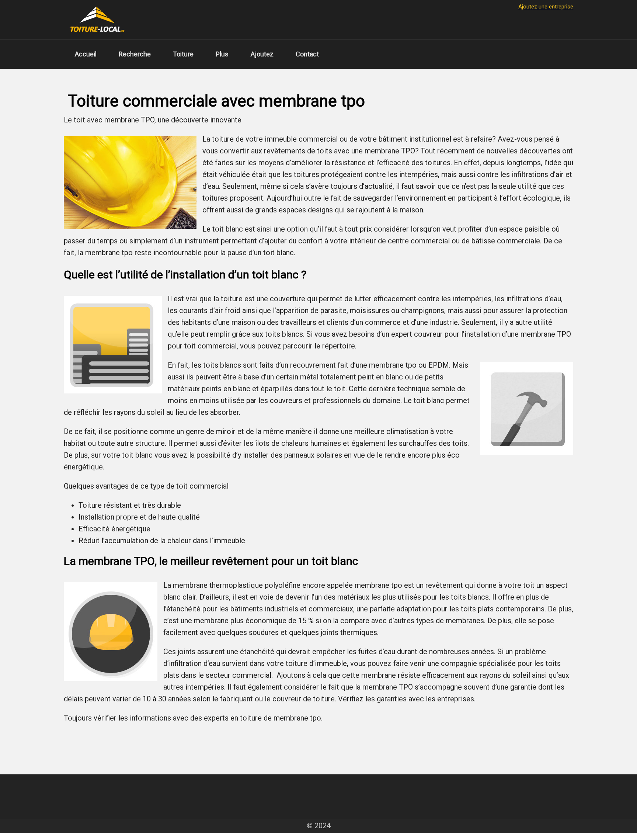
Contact (307, 54)
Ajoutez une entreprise (545, 6)
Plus (222, 54)
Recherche (135, 54)
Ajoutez (262, 54)
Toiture (183, 54)
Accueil (86, 54)
